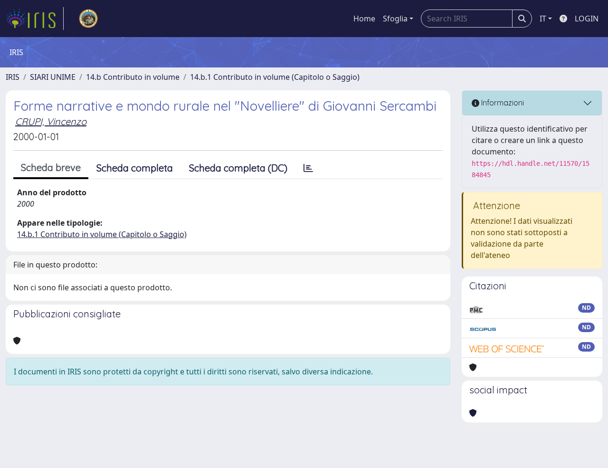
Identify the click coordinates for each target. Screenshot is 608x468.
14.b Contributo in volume (133, 77)
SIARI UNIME (53, 77)
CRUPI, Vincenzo (50, 121)
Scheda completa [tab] (134, 168)
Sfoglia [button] (395, 18)
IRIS (12, 77)
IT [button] (543, 18)
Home (364, 18)
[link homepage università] (88, 18)
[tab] (308, 168)
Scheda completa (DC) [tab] (238, 168)
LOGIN (586, 18)
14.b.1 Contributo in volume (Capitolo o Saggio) (275, 77)
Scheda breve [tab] (51, 167)
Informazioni (501, 102)
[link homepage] (35, 18)
